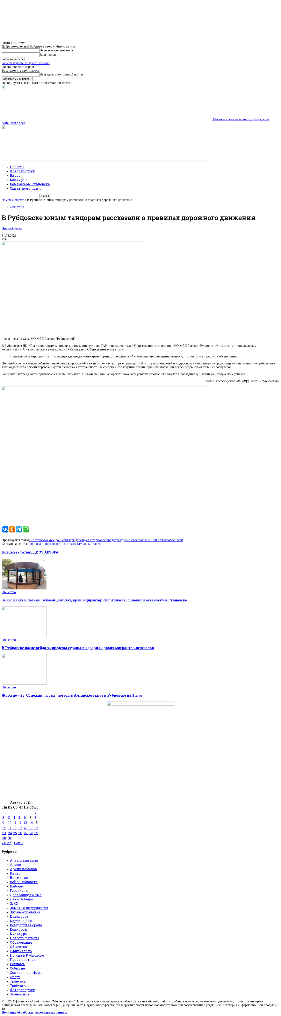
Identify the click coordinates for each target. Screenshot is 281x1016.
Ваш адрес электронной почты (61, 74)
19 (20, 828)
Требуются (19, 985)
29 (36, 833)
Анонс (15, 864)
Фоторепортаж (22, 171)
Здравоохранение (25, 912)
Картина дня (21, 921)
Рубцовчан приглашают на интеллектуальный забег (64, 543)
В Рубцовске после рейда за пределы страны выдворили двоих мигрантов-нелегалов (78, 648)
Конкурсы (18, 179)
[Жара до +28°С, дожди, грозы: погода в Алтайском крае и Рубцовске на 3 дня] (24, 683)
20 (26, 828)
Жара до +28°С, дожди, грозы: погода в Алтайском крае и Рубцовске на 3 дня (72, 695)
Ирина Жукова (12, 228)
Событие (17, 968)
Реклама (17, 964)
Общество (19, 200)
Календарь (19, 916)
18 (14, 828)
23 (4, 833)
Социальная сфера (26, 972)
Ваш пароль (48, 54)
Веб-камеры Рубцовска (30, 184)
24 (10, 833)
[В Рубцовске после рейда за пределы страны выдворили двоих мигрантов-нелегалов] (24, 636)
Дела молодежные (26, 895)
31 (9, 838)
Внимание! (19, 877)
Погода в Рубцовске (27, 955)
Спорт (15, 977)
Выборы (17, 886)
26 (20, 833)
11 (14, 822)
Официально (21, 951)
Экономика (19, 994)
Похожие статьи (16, 552)
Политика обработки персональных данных (34, 1012)
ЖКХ (14, 903)
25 (15, 833)
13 (25, 822)
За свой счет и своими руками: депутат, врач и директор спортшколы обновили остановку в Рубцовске (94, 600)
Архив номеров (23, 869)
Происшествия (23, 959)
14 (31, 822)
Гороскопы (19, 890)
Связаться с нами (25, 188)
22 (36, 828)
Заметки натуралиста (29, 908)
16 (4, 828)
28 (31, 833)
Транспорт (19, 981)
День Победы (21, 899)
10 (9, 822)
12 (20, 822)
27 (26, 833)
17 (10, 828)
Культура (18, 933)
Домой (6, 200)
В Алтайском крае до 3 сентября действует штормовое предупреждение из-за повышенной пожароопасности (106, 540)
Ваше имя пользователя (56, 50)
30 (4, 838)
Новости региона (24, 938)
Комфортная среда (26, 925)
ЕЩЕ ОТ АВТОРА (44, 552)
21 (31, 828)
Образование (21, 942)
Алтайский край (24, 860)
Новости (17, 167)
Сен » (18, 843)
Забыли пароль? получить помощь (26, 63)
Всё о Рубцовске (24, 882)
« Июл (7, 843)
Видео (15, 175)
